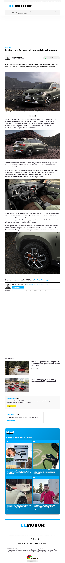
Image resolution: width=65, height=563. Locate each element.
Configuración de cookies (30, 535)
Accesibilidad (47, 535)
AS (24, 437)
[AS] (39, 6)
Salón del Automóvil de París (20, 291)
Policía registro (14, 1)
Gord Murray (21, 1)
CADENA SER (29, 437)
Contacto (53, 535)
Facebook (37, 280)
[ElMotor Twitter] (31, 539)
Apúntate (11, 406)
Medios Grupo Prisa (32, 561)
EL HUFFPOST (16, 437)
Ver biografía (16, 287)
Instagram (47, 280)
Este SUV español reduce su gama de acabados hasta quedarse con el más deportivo (45, 363)
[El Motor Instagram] (33, 539)
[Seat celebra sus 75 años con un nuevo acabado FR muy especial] (17, 385)
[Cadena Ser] (57, 6)
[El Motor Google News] (38, 539)
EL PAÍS (21, 437)
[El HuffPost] (51, 6)
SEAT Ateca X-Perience (39, 291)
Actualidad (8, 47)
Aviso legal (11, 535)
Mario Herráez (18, 57)
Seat (46, 291)
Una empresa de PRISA (32, 557)
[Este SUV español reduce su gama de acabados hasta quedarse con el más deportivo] (17, 368)
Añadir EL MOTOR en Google (53, 57)
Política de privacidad (19, 535)
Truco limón (28, 1)
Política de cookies (40, 535)
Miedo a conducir (52, 1)
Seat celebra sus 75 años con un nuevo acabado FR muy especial (43, 380)
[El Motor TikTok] (35, 539)
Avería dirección (43, 1)
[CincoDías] (44, 6)
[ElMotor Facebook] (29, 539)
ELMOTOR (9, 437)
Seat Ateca (30, 291)
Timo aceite (35, 1)
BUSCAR (11, 420)
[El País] (35, 6)
